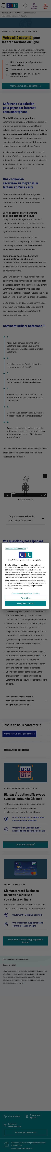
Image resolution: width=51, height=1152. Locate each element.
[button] (25, 603)
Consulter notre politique (25, 593)
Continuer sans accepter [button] (15, 548)
